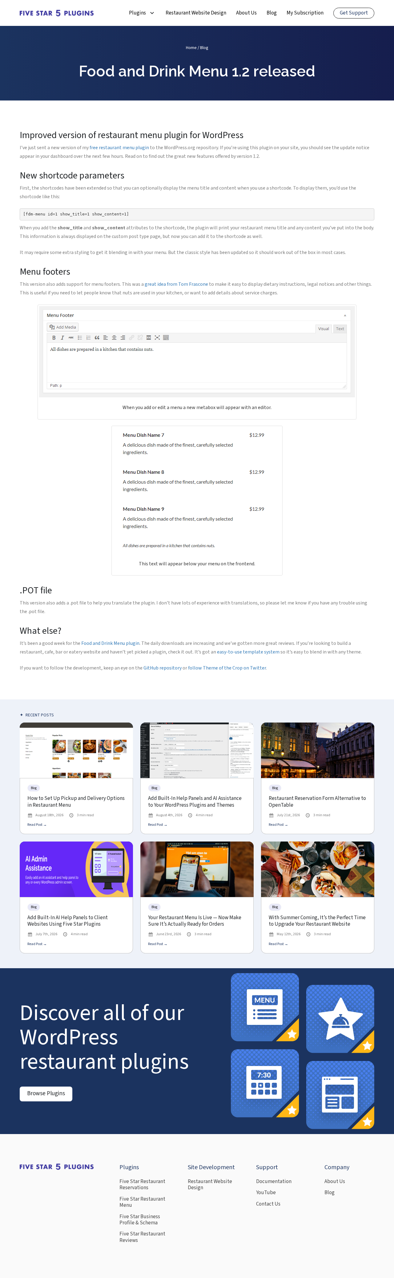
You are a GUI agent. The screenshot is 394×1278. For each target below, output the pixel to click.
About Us (246, 13)
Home (191, 48)
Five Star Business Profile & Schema (139, 1220)
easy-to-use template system (248, 652)
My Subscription (305, 13)
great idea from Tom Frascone (176, 284)
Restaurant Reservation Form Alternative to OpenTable (317, 802)
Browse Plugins (46, 1093)
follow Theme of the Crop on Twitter (227, 668)
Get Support (354, 13)
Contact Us (268, 1204)
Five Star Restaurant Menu (142, 1202)
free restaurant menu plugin (119, 147)
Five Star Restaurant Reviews (142, 1237)
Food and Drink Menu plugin (110, 643)
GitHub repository (162, 668)
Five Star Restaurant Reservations (142, 1184)
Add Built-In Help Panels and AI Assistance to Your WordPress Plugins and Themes (195, 802)
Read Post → (37, 824)
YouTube (266, 1193)
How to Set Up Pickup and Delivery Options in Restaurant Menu (76, 802)
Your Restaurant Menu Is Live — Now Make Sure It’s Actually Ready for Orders (194, 921)
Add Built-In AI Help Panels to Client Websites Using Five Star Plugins (67, 921)
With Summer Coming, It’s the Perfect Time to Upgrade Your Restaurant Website (317, 921)
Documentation (273, 1181)
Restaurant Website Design (196, 13)
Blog (272, 13)
